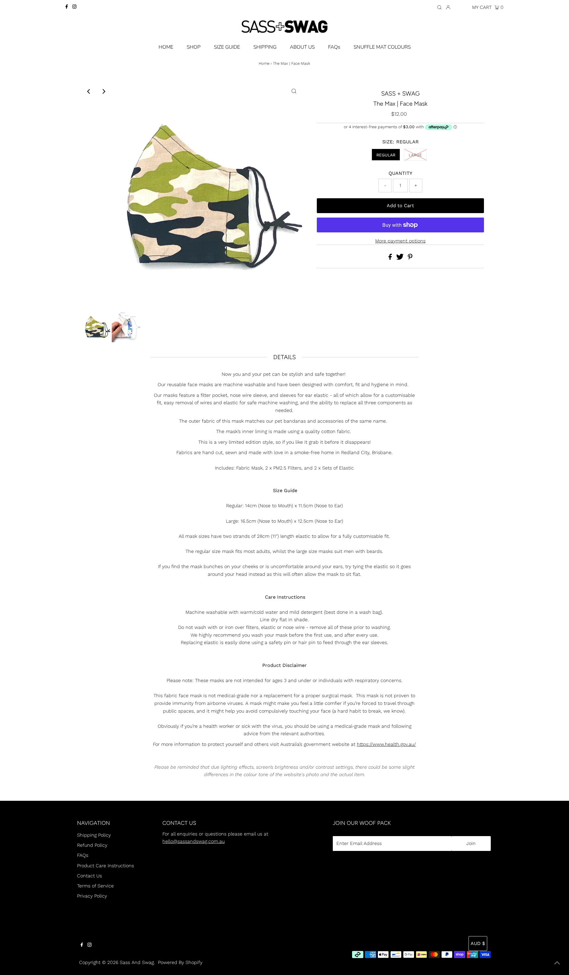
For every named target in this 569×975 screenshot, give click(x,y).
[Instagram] (74, 7)
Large (415, 155)
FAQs (82, 855)
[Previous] (88, 91)
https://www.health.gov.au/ (386, 744)
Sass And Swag (137, 962)
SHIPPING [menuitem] (264, 47)
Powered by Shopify (180, 962)
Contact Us (89, 876)
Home (264, 63)
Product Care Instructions (105, 865)
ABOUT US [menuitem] (302, 47)
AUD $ (462, 7)
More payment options (400, 241)
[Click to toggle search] (439, 7)
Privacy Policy (92, 896)
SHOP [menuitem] (194, 47)
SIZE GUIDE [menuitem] (227, 47)
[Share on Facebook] (391, 258)
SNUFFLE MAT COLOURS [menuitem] (382, 47)
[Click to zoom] (294, 91)
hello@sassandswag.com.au (193, 841)
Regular (385, 155)
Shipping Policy (94, 835)
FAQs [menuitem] (334, 47)
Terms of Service (95, 886)
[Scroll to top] (557, 963)
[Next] (103, 91)
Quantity (400, 173)
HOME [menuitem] (166, 47)
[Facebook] (66, 7)
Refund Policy (92, 845)
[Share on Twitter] (400, 258)
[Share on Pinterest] (410, 258)
